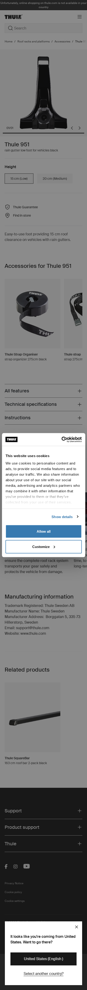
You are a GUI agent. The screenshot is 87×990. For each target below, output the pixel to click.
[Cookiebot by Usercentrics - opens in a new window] (62, 439)
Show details (62, 517)
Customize (41, 546)
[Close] (76, 927)
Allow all (44, 531)
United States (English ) (43, 958)
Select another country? (44, 973)
